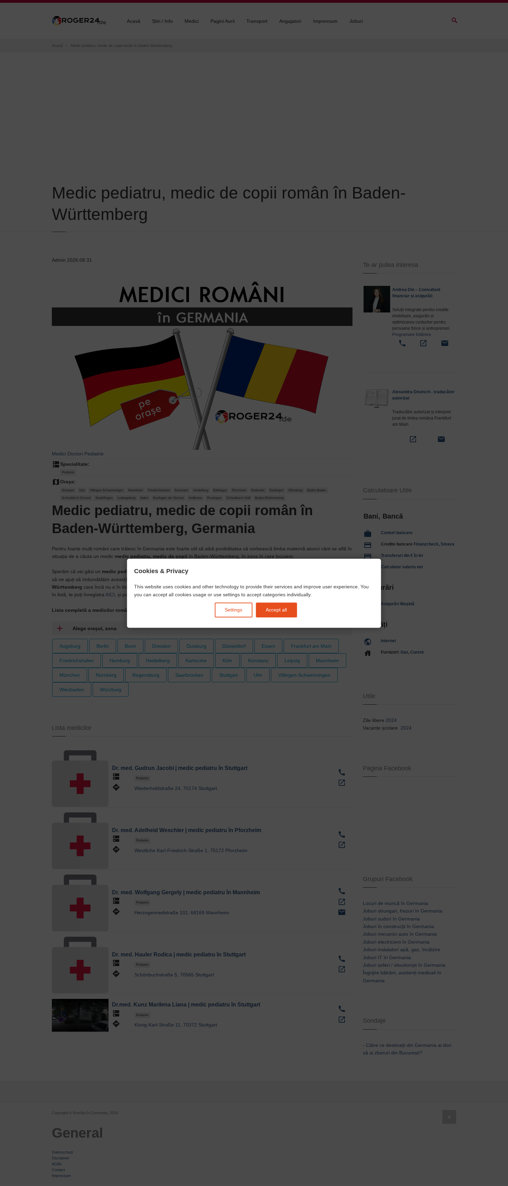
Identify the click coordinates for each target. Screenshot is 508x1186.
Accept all (276, 610)
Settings (233, 610)
